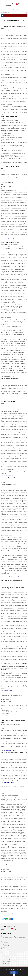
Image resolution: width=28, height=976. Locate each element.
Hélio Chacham (8, 182)
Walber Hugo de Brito (10, 865)
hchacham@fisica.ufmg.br (9, 238)
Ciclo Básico (18, 8)
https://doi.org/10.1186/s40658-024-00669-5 (10, 544)
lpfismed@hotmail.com (19, 576)
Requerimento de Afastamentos (8, 959)
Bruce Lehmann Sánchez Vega (9, 116)
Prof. (13, 26)
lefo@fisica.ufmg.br (8, 690)
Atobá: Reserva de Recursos (7, 956)
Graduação (23, 8)
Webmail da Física (5, 963)
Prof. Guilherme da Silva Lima (10, 166)
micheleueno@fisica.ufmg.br (10, 750)
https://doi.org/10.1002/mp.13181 (7, 552)
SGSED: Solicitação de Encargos (8, 957)
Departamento (12, 8)
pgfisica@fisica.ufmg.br (8, 948)
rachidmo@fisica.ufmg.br (9, 397)
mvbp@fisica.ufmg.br (8, 715)
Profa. (13, 720)
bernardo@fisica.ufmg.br (6, 72)
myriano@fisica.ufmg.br (9, 782)
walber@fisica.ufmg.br (8, 913)
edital (25, 162)
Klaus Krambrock (9, 401)
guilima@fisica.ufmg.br (9, 179)
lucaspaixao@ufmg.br (8, 576)
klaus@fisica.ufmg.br (8, 475)
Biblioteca (17, 9)
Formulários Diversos (6, 961)
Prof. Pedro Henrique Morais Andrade (12, 786)
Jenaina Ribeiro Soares (12, 242)
